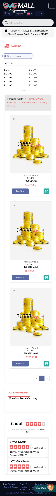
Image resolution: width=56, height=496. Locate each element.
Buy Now (20, 191)
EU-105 (33, 81)
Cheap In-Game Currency (36, 30)
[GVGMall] (18, 4)
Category (15, 30)
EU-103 (33, 77)
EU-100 (8, 73)
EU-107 (33, 85)
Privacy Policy (25, 484)
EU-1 (6, 69)
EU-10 (32, 69)
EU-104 (8, 81)
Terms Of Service (9, 484)
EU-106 (8, 85)
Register (19, 13)
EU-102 (8, 77)
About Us (32, 489)
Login (9, 13)
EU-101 (33, 73)
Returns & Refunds (11, 487)
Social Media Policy (42, 484)
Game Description (18, 392)
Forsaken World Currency (23, 398)
